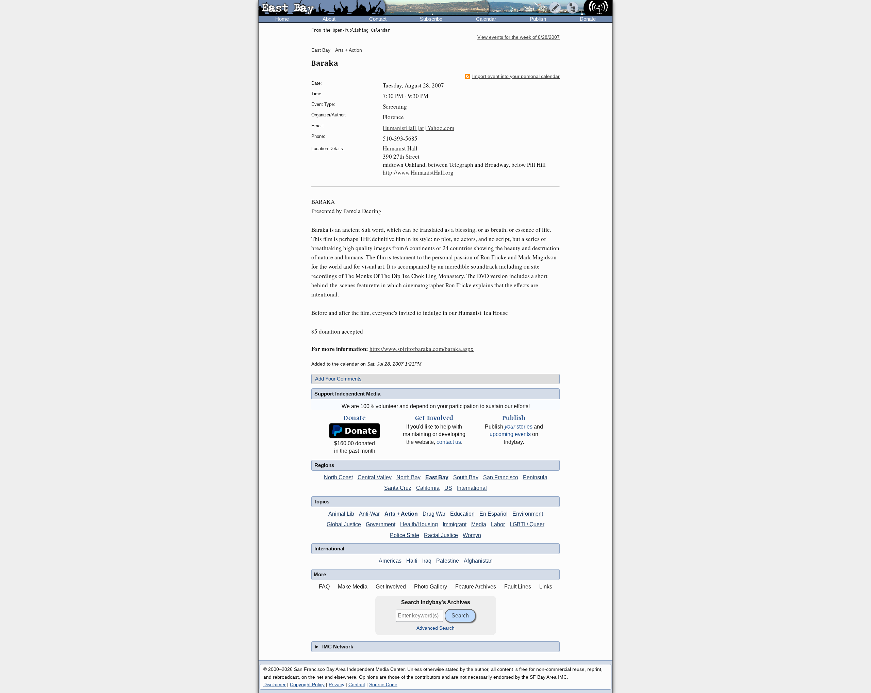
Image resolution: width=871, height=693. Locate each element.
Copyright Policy (307, 684)
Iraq (426, 561)
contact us (449, 442)
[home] (322, 8)
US (448, 488)
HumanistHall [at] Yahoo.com (418, 128)
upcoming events (510, 434)
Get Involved (391, 587)
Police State (404, 535)
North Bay (408, 477)
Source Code (383, 684)
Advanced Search (435, 628)
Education (462, 514)
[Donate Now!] (354, 430)
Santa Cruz (397, 488)
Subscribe (431, 19)
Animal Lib (341, 514)
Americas (390, 561)
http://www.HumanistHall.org (418, 172)
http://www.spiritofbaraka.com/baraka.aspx (421, 349)
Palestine (447, 561)
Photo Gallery (430, 587)
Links (545, 587)
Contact (378, 19)
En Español (493, 514)
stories (518, 427)
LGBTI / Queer (527, 524)
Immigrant (454, 524)
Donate (588, 19)
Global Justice (344, 524)
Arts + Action (348, 50)
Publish (538, 19)
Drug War (434, 514)
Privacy (336, 684)
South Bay (465, 477)
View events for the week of (518, 37)
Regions (324, 465)
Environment (527, 514)
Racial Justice (441, 535)
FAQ (324, 587)
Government (380, 524)
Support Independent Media (347, 394)
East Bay (320, 50)
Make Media (352, 587)
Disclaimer (274, 684)
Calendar (486, 19)
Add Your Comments (338, 379)
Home (282, 19)
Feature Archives (475, 587)
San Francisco (500, 477)
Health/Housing (419, 524)
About (329, 19)
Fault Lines (517, 587)
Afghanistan (478, 561)
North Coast (338, 477)
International (472, 488)
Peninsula (535, 477)
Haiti (411, 561)
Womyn (472, 535)
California (428, 488)
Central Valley (375, 477)
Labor (498, 524)
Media (478, 524)
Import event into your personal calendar (516, 76)
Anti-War (369, 514)
